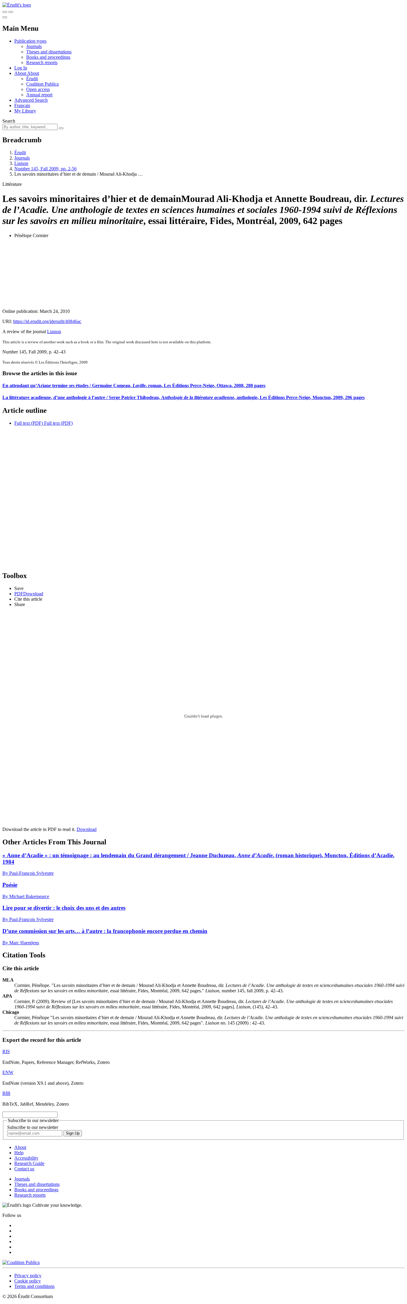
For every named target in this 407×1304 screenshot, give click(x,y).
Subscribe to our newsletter (32, 1127)
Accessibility (26, 1158)
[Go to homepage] (16, 4)
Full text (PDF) (28, 423)
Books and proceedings (48, 57)
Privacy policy (27, 1275)
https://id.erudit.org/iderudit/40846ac (47, 321)
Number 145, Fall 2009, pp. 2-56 (45, 168)
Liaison (21, 163)
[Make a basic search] (4, 12)
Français (22, 105)
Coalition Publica (42, 83)
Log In (20, 67)
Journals (34, 46)
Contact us (24, 1168)
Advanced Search (31, 100)
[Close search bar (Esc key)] (10, 12)
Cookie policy (27, 1280)
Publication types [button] (30, 41)
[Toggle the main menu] (4, 17)
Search (8, 120)
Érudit (32, 78)
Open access (38, 89)
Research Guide (29, 1163)
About (33, 73)
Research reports (42, 62)
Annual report (39, 94)
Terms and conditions (34, 1286)
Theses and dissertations (49, 51)
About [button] (20, 73)
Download (87, 829)
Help (19, 1152)
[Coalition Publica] (21, 1262)
